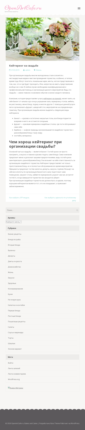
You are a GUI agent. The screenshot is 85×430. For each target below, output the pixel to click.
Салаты (11, 327)
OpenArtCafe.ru (23, 7)
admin (27, 70)
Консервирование (15, 289)
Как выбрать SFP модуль (19, 197)
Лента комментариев (17, 374)
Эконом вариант (15, 349)
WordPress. (75, 423)
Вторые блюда (14, 245)
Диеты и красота (15, 261)
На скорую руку (14, 300)
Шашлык (11, 343)
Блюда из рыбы (14, 239)
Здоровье (12, 283)
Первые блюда (14, 310)
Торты (10, 338)
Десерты (11, 256)
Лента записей (14, 368)
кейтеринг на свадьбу (52, 98)
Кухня (10, 294)
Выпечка (11, 250)
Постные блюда (14, 316)
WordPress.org (14, 379)
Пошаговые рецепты (16, 321)
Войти (10, 363)
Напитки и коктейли (16, 305)
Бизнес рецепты (14, 234)
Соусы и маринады (15, 332)
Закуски (11, 278)
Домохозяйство (14, 267)
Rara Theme (55, 423)
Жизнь (38, 70)
